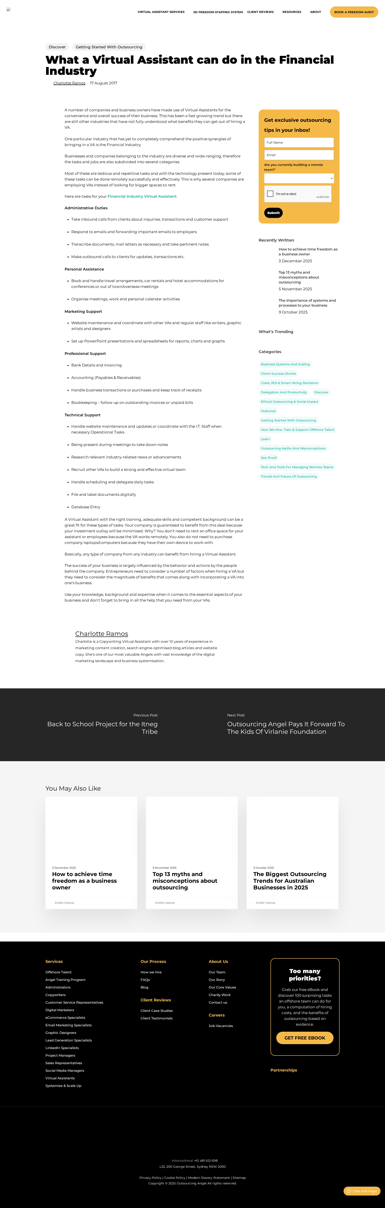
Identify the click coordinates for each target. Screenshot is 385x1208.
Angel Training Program (65, 980)
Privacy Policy (150, 1178)
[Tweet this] (50, 126)
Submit (273, 213)
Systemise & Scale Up (63, 1086)
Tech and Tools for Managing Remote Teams (297, 467)
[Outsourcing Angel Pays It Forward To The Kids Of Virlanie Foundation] (288, 724)
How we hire (151, 972)
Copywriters (55, 995)
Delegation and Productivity (284, 392)
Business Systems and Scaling (285, 364)
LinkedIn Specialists (62, 1048)
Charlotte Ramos (69, 83)
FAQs (145, 980)
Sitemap (239, 1178)
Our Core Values (222, 987)
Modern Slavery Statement (209, 1178)
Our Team (217, 972)
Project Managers (60, 1055)
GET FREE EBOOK (305, 1038)
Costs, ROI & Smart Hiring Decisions (289, 383)
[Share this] (50, 112)
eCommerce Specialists (65, 1017)
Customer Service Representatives (74, 1002)
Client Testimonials (157, 1018)
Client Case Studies (157, 1011)
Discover (57, 47)
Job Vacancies (221, 1026)
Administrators (58, 987)
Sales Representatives (63, 1063)
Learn (265, 439)
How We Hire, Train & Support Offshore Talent (297, 430)
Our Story (217, 980)
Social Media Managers (64, 1070)
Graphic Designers (60, 1033)
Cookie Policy (174, 1178)
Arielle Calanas (64, 902)
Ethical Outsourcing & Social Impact (289, 402)
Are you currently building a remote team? (293, 167)
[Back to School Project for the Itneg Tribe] (96, 724)
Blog (144, 987)
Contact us (218, 1002)
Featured (268, 411)
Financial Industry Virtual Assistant (142, 196)
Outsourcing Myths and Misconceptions (293, 448)
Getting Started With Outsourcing (109, 47)
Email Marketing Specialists (68, 1025)
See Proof (268, 458)
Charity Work (220, 995)
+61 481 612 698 (206, 1161)
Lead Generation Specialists (68, 1040)
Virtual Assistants (60, 1078)
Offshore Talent (58, 972)
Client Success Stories (278, 374)
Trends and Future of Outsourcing (289, 476)
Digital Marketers (59, 1010)
